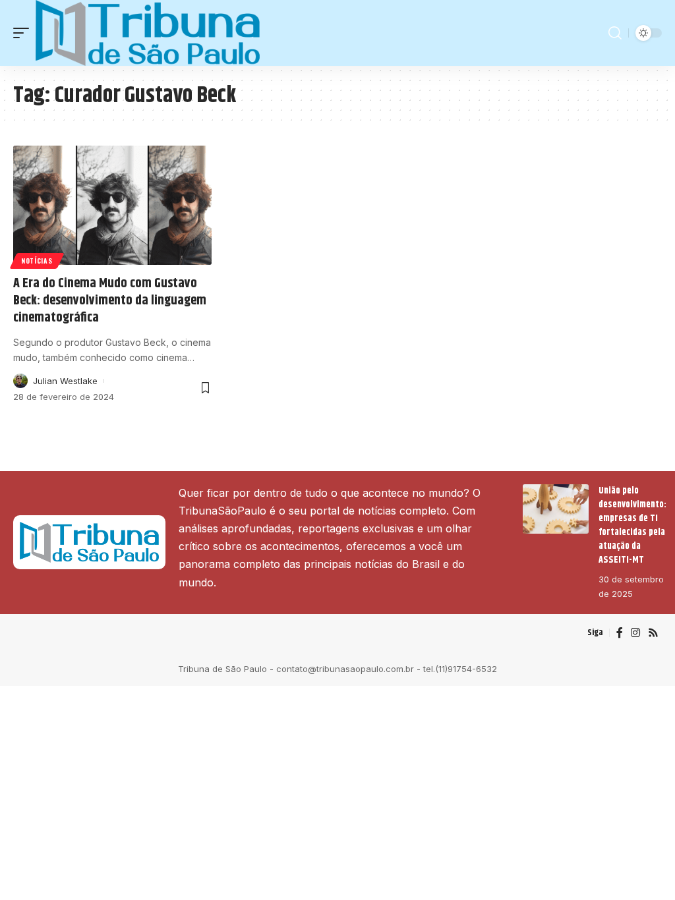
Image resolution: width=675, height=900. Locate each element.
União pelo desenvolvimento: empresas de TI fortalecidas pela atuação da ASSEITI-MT (632, 525)
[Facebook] (619, 633)
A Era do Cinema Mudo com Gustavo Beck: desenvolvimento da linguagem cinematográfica (109, 300)
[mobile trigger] (24, 33)
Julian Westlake (65, 381)
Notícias (37, 261)
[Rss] (653, 633)
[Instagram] (635, 633)
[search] (615, 33)
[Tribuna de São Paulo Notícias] (148, 33)
